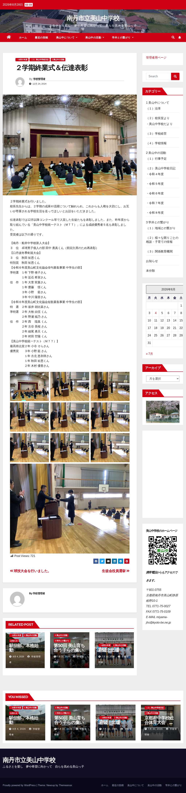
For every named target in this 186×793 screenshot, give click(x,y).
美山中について (65, 37)
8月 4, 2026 (19, 729)
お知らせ (14, 641)
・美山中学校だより (159, 123)
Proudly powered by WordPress (20, 785)
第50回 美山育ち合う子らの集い (69, 648)
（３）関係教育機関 (159, 251)
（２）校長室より (158, 118)
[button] (173, 37)
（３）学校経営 (156, 133)
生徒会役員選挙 (114, 571)
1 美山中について (157, 102)
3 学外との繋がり (62, 641)
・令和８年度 (15, 635)
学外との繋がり (121, 37)
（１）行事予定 (156, 158)
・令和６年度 (22, 60)
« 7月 (149, 353)
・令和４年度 (155, 174)
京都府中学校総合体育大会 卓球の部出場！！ (159, 722)
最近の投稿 (41, 37)
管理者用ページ (156, 57)
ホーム (23, 37)
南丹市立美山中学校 (93, 18)
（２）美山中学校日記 (40, 60)
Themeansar (65, 785)
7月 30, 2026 (110, 729)
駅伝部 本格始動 (23, 648)
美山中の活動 (93, 37)
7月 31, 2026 (65, 729)
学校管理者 (39, 79)
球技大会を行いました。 (32, 571)
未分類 (150, 270)
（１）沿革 (153, 108)
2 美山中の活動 (58, 60)
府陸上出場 (108, 650)
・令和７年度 (155, 203)
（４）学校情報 (156, 143)
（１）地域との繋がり (160, 228)
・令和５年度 (155, 183)
